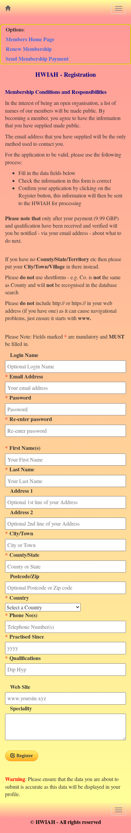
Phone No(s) (22, 615)
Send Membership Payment (37, 58)
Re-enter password (30, 419)
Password (19, 397)
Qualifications (24, 658)
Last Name (21, 469)
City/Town (20, 533)
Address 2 (19, 512)
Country (18, 597)
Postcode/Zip (22, 576)
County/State (23, 554)
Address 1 (19, 490)
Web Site (17, 687)
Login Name (21, 355)
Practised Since (26, 636)
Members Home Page (30, 39)
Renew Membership (29, 49)
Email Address (25, 376)
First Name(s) (24, 448)
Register (24, 755)
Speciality (18, 708)
